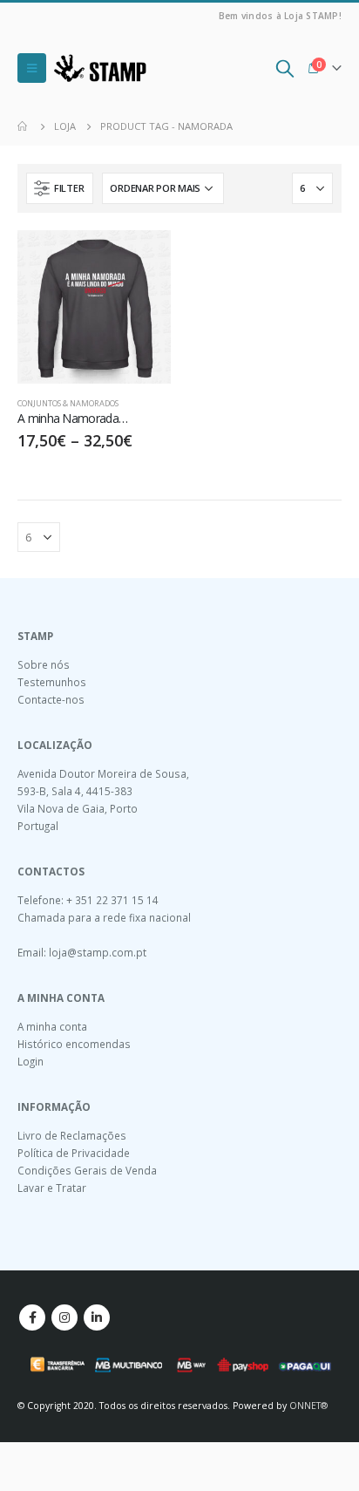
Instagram (64, 1317)
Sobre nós (43, 664)
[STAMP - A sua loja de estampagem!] (100, 68)
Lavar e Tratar (51, 1188)
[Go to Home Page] (23, 126)
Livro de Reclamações (71, 1135)
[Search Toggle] (285, 68)
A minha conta (52, 1026)
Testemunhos (51, 682)
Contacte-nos (51, 699)
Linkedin (97, 1317)
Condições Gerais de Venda (87, 1170)
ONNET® (308, 1405)
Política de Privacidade (73, 1153)
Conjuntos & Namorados (68, 403)
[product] (94, 307)
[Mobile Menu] (31, 68)
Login (30, 1061)
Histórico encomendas (74, 1044)
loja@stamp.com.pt (97, 952)
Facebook (32, 1317)
